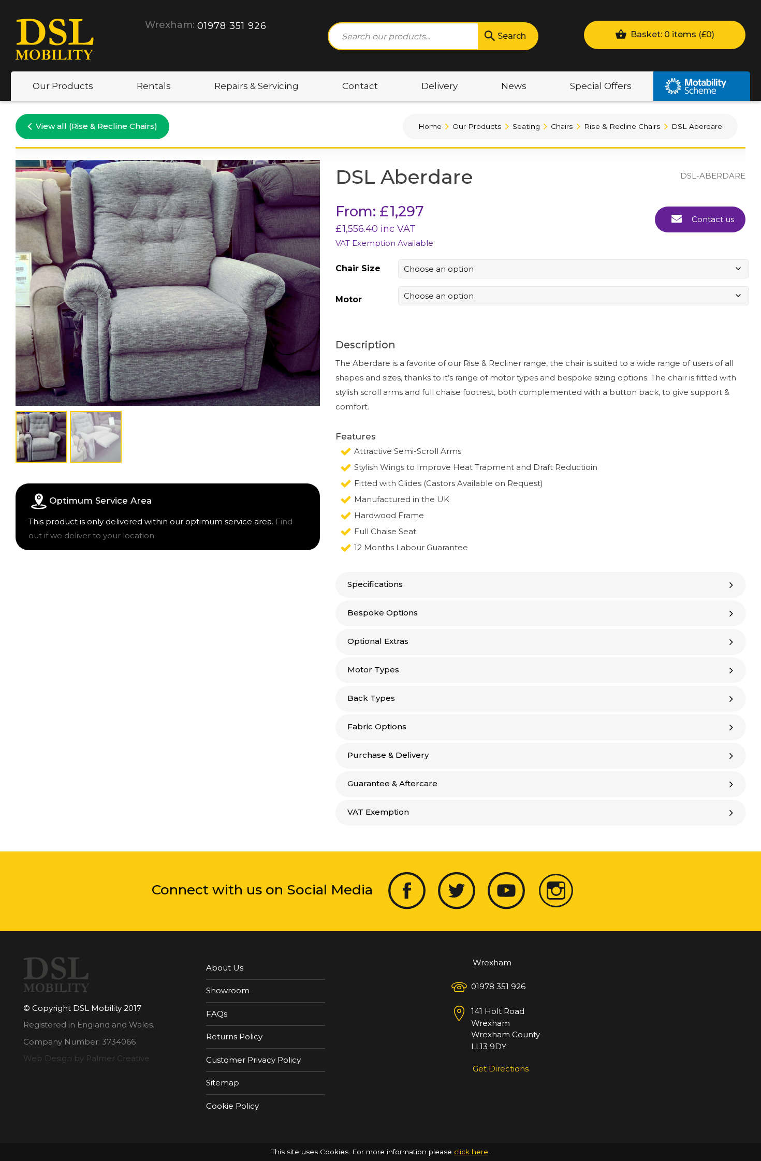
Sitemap (222, 1082)
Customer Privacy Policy (253, 1060)
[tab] (540, 585)
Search (511, 36)
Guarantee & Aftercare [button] (392, 783)
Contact (360, 86)
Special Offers (601, 86)
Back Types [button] (371, 698)
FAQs (216, 1014)
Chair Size (357, 268)
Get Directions (501, 1069)
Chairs (562, 126)
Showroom (228, 990)
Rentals (154, 86)
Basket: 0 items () (671, 34)
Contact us (712, 219)
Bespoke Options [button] (382, 613)
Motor (348, 300)
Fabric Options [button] (376, 726)
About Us (224, 968)
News (513, 86)
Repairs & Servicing (256, 86)
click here (471, 1152)
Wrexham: (170, 25)
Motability (701, 86)
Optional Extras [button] (377, 641)
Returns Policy (234, 1036)
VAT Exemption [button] (378, 812)
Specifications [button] (375, 584)
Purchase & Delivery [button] (388, 755)
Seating (526, 126)
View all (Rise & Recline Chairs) (96, 126)
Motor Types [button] (373, 669)
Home (430, 126)
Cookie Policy (232, 1106)
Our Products (63, 86)
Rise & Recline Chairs (622, 126)
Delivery (439, 86)
